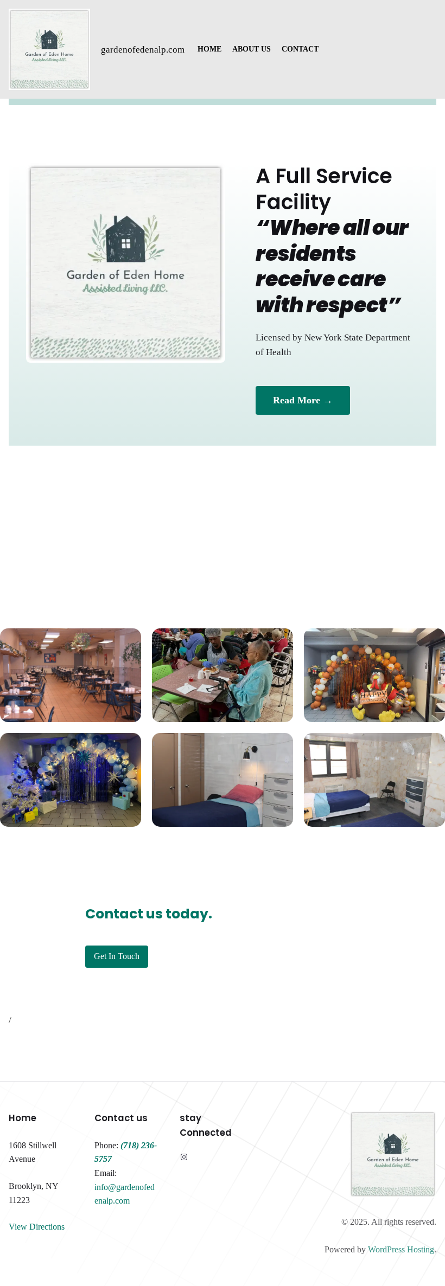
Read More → (303, 400)
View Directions (37, 1226)
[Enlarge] (127, 642)
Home (22, 1117)
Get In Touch (116, 956)
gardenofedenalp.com (143, 49)
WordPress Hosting (401, 1249)
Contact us (121, 1117)
